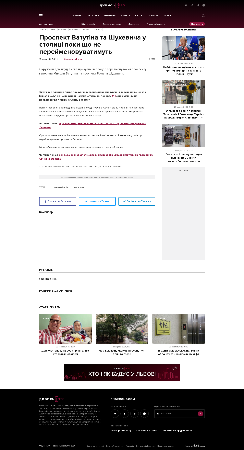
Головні (170, 128)
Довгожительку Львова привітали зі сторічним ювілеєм (65, 352)
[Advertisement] (183, 215)
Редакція (130, 446)
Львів (52, 30)
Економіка (110, 15)
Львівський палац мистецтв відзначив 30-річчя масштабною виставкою (183, 158)
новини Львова (58, 446)
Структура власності (95, 446)
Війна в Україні (88, 24)
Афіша (168, 15)
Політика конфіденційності (178, 430)
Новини (77, 15)
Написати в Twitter (99, 201)
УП (114, 95)
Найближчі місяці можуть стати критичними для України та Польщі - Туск (183, 71)
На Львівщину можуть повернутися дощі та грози (122, 352)
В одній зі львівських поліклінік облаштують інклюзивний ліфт (178, 352)
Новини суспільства (79, 30)
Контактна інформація (145, 446)
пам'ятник (79, 187)
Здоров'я (160, 318)
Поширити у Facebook (59, 201)
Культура (154, 15)
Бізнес (124, 15)
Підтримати (197, 24)
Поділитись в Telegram (139, 201)
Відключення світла (112, 24)
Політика (93, 15)
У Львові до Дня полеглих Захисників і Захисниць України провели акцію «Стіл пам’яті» (183, 114)
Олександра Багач (73, 59)
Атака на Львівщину (156, 24)
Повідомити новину (165, 446)
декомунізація (60, 187)
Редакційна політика (115, 446)
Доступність (133, 24)
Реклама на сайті (146, 430)
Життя (138, 15)
